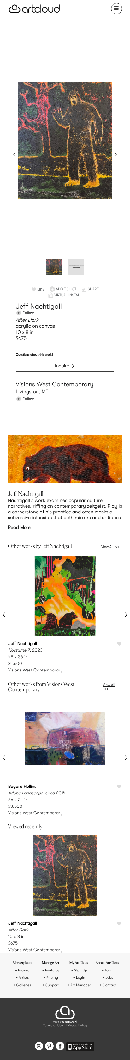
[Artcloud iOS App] (80, 1047)
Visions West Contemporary (54, 384)
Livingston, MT (32, 392)
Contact (109, 985)
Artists (24, 978)
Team (109, 970)
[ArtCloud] (34, 8)
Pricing (52, 978)
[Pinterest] (49, 1046)
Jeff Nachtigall (39, 306)
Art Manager (80, 985)
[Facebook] (60, 1046)
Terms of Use (53, 1025)
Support (52, 985)
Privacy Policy (76, 1025)
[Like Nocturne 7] (119, 644)
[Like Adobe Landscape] (119, 787)
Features (52, 970)
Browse (23, 970)
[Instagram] (39, 1046)
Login (80, 978)
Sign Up (80, 970)
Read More (19, 527)
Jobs (109, 978)
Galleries (23, 985)
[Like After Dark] (119, 924)
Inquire (62, 366)
